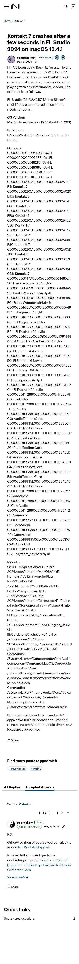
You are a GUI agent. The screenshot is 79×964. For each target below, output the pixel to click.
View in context (17, 877)
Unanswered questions (39, 918)
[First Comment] (63, 58)
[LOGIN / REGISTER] (73, 6)
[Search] (65, 6)
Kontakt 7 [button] (36, 768)
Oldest (24, 804)
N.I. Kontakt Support (33, 847)
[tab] (12, 787)
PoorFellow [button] (25, 822)
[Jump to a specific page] (68, 812)
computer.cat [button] (26, 57)
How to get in (38, 865)
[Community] (15, 6)
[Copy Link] (36, 61)
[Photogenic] (57, 58)
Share (13, 740)
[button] (11, 59)
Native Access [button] (17, 768)
